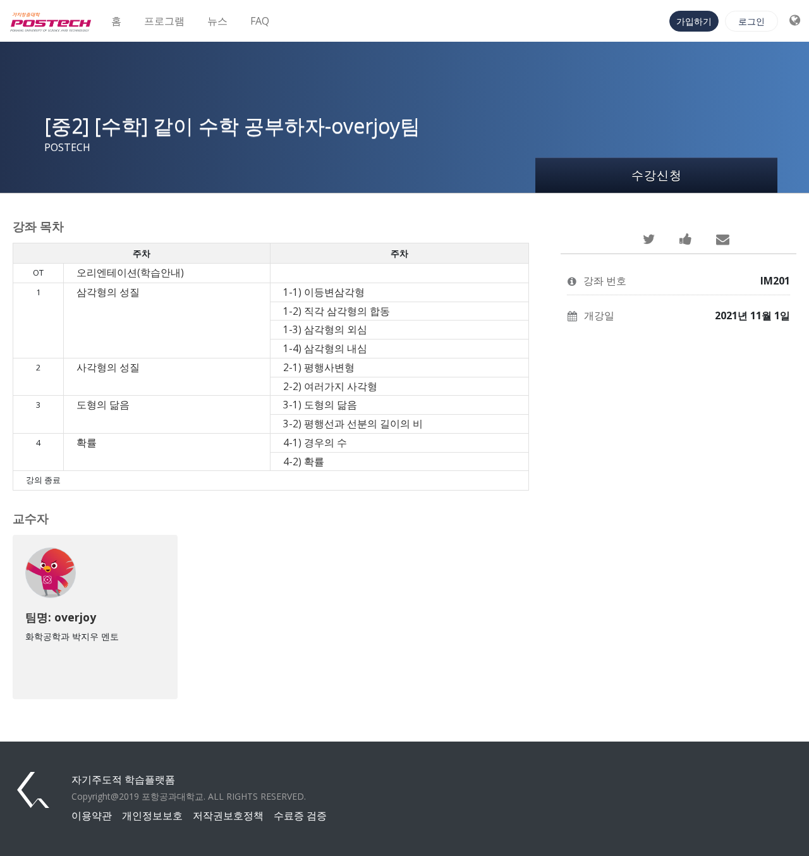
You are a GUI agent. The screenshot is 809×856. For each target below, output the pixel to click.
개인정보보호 (152, 815)
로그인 (751, 21)
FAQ (259, 21)
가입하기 (694, 21)
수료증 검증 (300, 815)
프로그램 (164, 21)
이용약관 (91, 815)
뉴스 (217, 21)
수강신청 (656, 174)
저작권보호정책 (228, 815)
